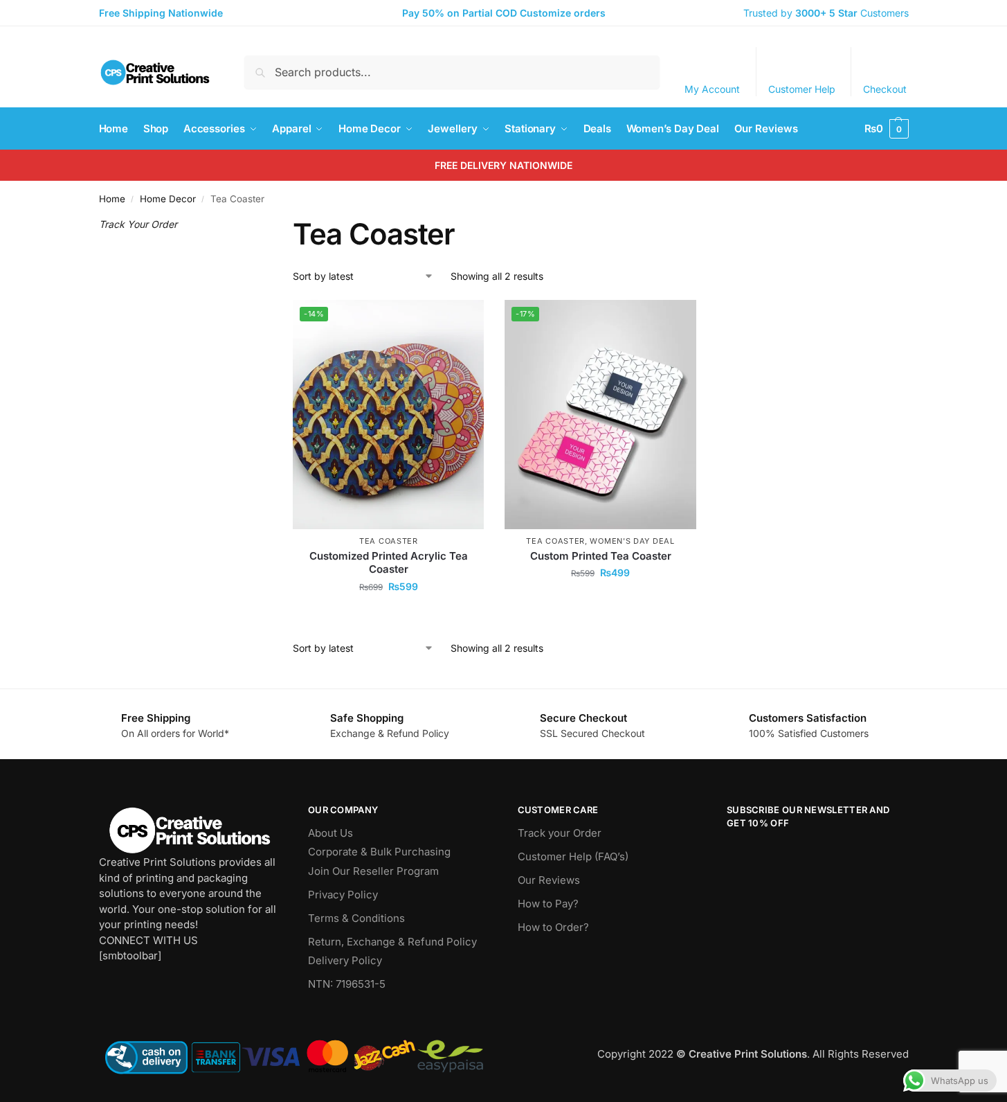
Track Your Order (138, 224)
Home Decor (168, 198)
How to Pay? (548, 903)
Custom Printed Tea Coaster (600, 555)
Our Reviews (549, 880)
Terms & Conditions (356, 918)
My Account (712, 89)
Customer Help (801, 89)
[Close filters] (240, 225)
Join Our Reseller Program (373, 871)
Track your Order (559, 832)
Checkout (885, 89)
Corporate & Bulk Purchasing (379, 851)
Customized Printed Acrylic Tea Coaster (388, 562)
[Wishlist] (463, 320)
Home (112, 198)
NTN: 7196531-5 (346, 983)
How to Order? (553, 927)
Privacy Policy (343, 894)
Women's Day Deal (632, 541)
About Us (330, 832)
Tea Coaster (388, 541)
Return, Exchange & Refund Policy (392, 941)
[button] (886, 129)
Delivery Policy (345, 960)
